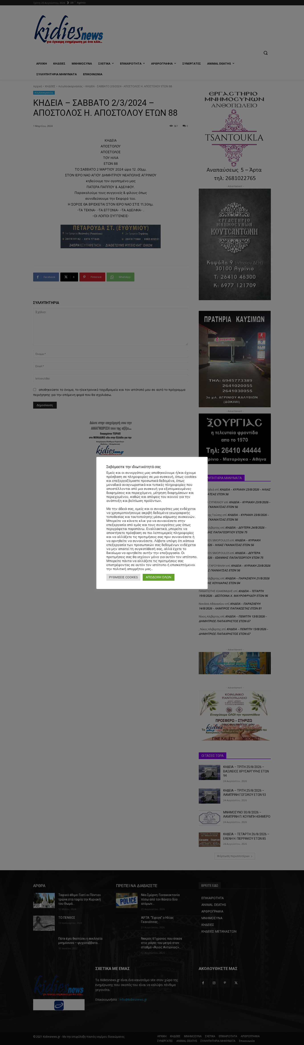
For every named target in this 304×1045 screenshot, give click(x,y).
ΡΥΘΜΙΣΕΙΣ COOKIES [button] (123, 577)
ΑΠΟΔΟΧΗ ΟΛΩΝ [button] (158, 577)
